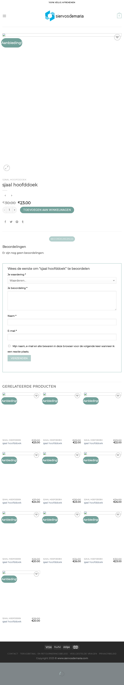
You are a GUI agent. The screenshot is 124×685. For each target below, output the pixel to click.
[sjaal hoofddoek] (21, 414)
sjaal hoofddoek (11, 443)
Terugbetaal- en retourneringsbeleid (44, 653)
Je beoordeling (17, 288)
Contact (12, 653)
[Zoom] (7, 168)
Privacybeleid (108, 653)
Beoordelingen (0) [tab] (62, 239)
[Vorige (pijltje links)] (3, 679)
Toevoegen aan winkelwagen (47, 209)
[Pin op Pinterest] (17, 221)
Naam (12, 315)
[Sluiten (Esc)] (3, 666)
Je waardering (17, 274)
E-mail (12, 330)
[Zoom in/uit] (13, 666)
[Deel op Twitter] (11, 221)
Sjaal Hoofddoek (14, 179)
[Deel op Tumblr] (23, 221)
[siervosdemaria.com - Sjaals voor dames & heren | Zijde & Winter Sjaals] (62, 16)
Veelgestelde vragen (83, 653)
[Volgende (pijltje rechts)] (13, 679)
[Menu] (4, 16)
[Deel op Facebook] (5, 221)
